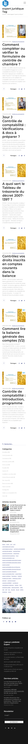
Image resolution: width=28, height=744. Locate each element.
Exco (17, 555)
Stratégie (4, 489)
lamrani (4, 580)
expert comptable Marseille (9, 571)
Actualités (4, 452)
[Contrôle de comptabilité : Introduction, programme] (14, 378)
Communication (6, 455)
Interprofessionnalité (7, 477)
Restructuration (6, 483)
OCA (20, 585)
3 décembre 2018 (6, 253)
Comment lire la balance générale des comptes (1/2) (13, 334)
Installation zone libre (7, 474)
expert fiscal (18, 573)
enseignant (16, 553)
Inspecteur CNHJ (16, 578)
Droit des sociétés (7, 461)
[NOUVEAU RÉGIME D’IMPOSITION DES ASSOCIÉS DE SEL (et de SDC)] (5, 517)
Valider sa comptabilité (18, 41)
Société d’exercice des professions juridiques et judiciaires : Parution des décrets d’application (18, 528)
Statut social (5, 486)
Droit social (5, 464)
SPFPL (21, 589)
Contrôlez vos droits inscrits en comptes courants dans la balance (13, 266)
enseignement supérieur (8, 555)
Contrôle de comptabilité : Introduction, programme (13, 397)
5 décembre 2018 (6, 114)
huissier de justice (6, 578)
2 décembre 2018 (6, 325)
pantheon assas (6, 587)
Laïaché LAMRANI (7, 583)
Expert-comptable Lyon (8, 558)
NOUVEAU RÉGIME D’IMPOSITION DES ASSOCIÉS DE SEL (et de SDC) (17, 517)
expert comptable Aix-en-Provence (11, 567)
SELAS (17, 589)
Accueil (4, 14)
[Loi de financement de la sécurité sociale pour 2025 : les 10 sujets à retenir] (5, 507)
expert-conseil (6, 564)
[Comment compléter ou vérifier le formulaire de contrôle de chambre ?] (14, 31)
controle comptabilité (19, 549)
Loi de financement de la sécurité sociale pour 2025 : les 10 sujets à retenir (18, 507)
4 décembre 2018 (6, 180)
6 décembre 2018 (6, 41)
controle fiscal (16, 551)
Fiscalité (4, 468)
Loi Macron (15, 583)
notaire (16, 585)
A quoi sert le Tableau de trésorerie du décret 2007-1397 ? (13, 191)
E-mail (7, 715)
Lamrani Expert (11, 580)
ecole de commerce (7, 553)
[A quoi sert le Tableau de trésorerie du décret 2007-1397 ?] (14, 170)
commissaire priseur (7, 549)
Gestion (4, 471)
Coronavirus (5, 458)
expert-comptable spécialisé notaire (11, 562)
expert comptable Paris (8, 573)
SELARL (13, 589)
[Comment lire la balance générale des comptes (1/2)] (14, 315)
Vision (3, 496)
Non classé (5, 480)
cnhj (14, 544)
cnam (7, 544)
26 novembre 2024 (14, 522)
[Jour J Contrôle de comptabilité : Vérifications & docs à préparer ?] (14, 104)
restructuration (15, 587)
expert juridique (6, 576)
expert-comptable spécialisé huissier (11, 560)
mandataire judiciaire (8, 585)
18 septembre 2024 (15, 533)
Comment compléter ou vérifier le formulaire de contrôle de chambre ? (13, 54)
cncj (11, 544)
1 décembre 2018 (6, 388)
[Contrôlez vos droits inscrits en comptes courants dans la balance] (14, 243)
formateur (14, 576)
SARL (21, 587)
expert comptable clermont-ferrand (11, 569)
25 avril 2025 (13, 512)
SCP (6, 589)
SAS (3, 589)
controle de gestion (7, 551)
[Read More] (3, 88)
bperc (3, 544)
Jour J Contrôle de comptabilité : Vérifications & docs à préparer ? (13, 127)
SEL (9, 589)
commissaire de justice (8, 546)
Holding (20, 576)
